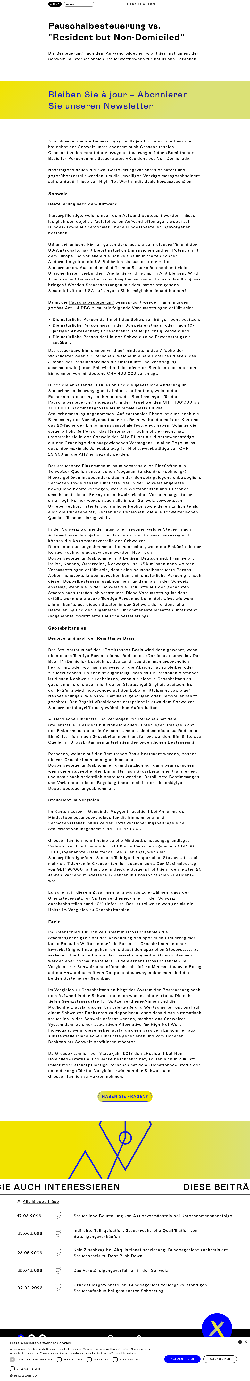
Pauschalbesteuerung (91, 302)
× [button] (245, 1341)
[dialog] (125, 1359)
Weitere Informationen (124, 1353)
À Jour (55, 4)
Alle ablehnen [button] (220, 1359)
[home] (217, 1328)
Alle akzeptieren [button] (182, 1359)
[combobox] (240, 1342)
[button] (199, 4)
